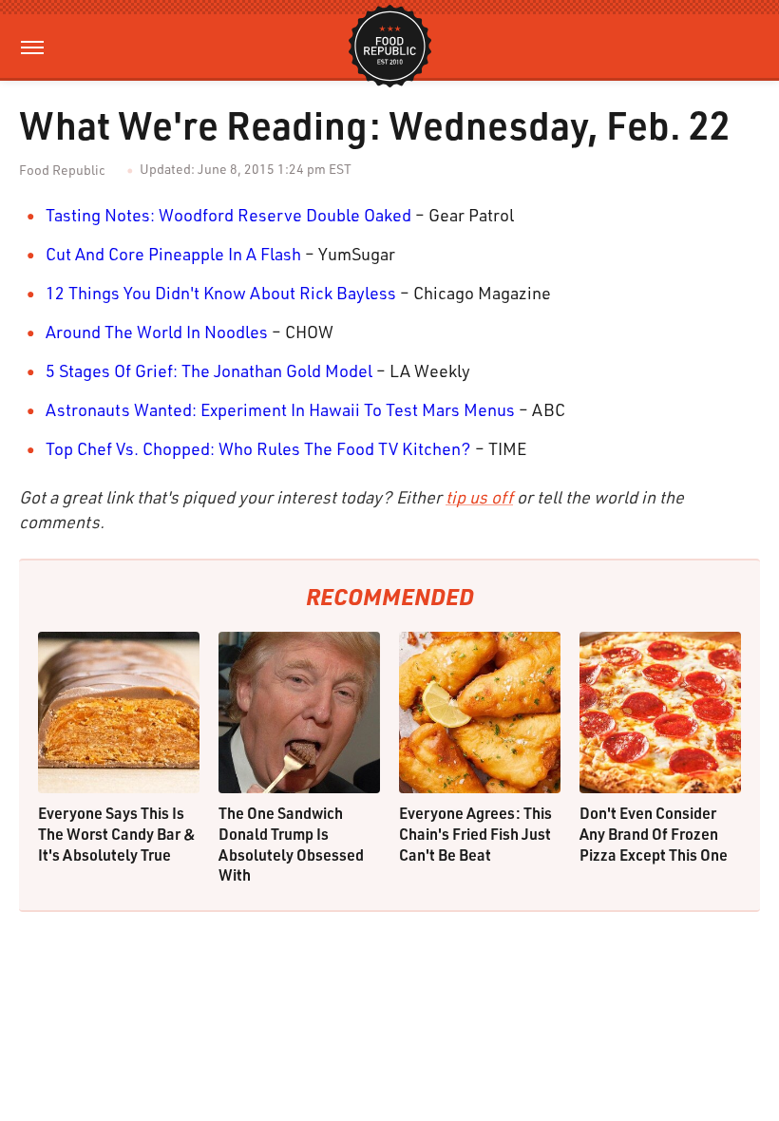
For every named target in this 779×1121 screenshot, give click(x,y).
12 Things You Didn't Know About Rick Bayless (221, 292)
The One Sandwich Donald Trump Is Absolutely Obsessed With (291, 843)
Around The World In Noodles (157, 331)
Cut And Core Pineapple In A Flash (173, 253)
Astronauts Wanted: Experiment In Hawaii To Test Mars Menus (280, 409)
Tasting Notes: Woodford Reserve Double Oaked (228, 214)
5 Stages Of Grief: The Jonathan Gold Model (209, 370)
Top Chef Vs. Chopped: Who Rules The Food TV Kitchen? (258, 448)
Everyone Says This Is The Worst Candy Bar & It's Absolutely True (117, 833)
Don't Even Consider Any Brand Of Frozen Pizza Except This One (654, 833)
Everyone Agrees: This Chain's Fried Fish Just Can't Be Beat (475, 833)
